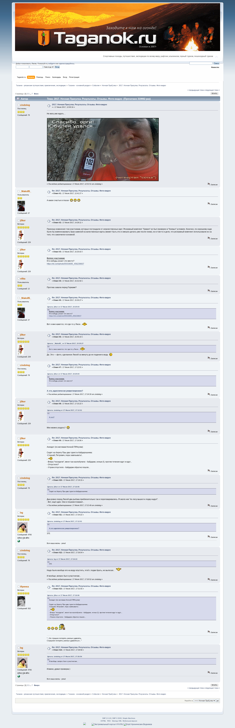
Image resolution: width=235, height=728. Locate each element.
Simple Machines (129, 718)
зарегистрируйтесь (66, 64)
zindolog (25, 105)
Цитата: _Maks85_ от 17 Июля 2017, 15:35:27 (65, 343)
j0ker (23, 220)
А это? (51, 417)
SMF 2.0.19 (106, 718)
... (31, 94)
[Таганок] (18, 542)
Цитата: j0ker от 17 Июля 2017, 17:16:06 (63, 487)
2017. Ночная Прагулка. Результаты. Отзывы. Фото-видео (79, 104)
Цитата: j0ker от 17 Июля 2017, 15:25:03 (63, 307)
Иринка (24, 586)
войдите (51, 64)
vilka (22, 278)
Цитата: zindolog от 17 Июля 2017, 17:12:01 (64, 410)
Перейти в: (189, 701)
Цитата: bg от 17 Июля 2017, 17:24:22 (62, 559)
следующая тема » (212, 90)
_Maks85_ (25, 191)
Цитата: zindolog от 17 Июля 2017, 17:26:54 (64, 656)
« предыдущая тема (196, 90)
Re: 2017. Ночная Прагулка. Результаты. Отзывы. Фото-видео (81, 191)
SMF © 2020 (117, 718)
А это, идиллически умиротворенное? (65, 391)
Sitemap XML (117, 721)
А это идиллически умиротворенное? (64, 528)
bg (21, 512)
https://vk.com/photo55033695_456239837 (65, 264)
